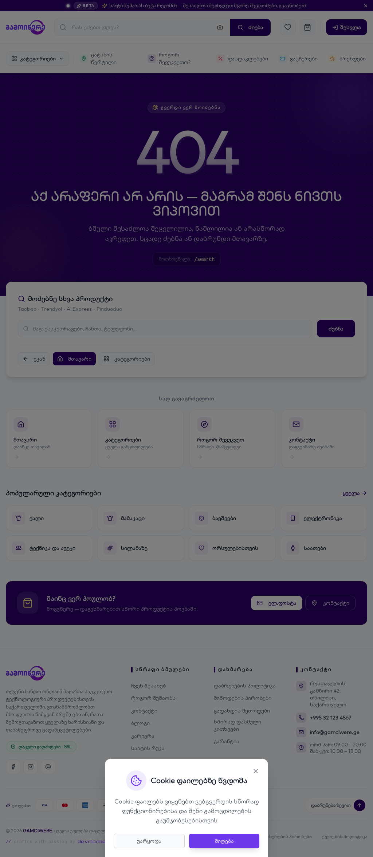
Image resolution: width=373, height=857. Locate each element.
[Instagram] (30, 766)
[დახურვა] (365, 5)
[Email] (48, 766)
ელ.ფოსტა (282, 603)
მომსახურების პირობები (284, 836)
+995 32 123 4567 (331, 717)
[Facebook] (13, 766)
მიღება (224, 841)
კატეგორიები (132, 359)
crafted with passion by (59, 842)
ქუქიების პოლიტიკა (344, 836)
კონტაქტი (336, 603)
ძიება (255, 27)
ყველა (351, 493)
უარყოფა (149, 841)
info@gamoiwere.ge (335, 732)
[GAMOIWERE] (25, 27)
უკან (39, 359)
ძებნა (336, 328)
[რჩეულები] (288, 27)
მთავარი (79, 359)
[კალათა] (307, 27)
